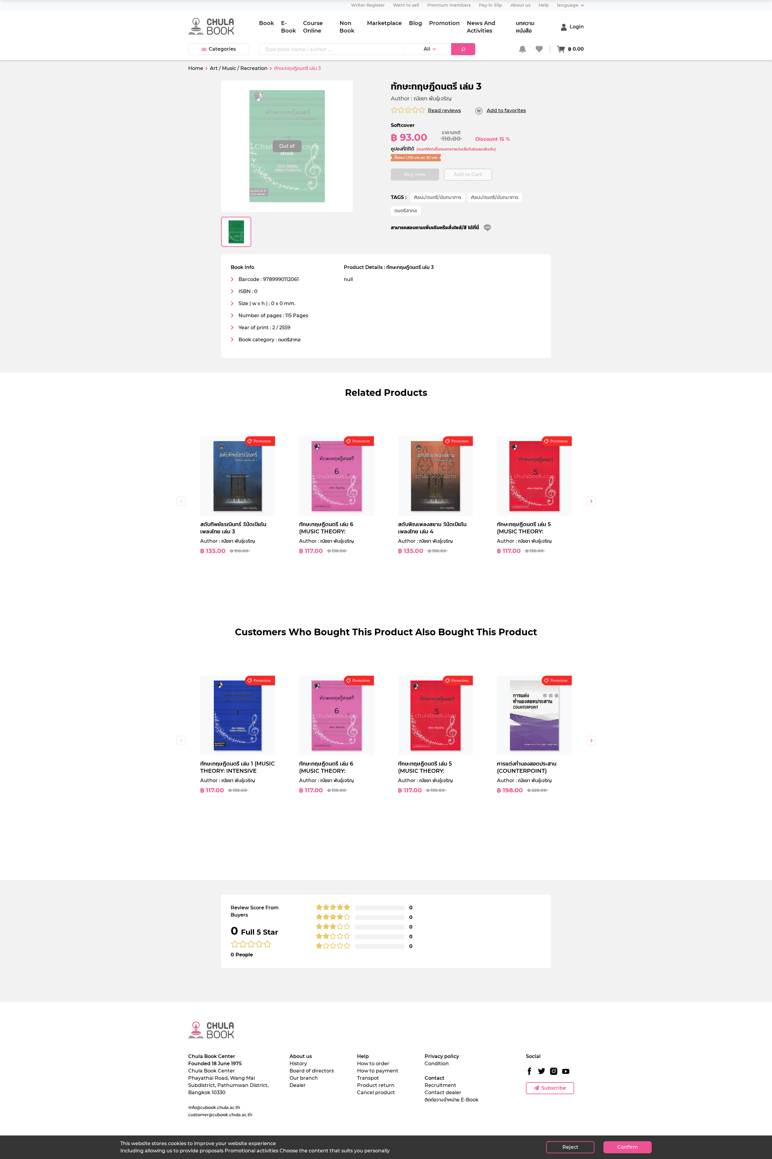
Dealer (298, 1085)
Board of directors (312, 1071)
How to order (373, 1063)
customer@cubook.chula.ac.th (220, 1114)
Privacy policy (442, 1056)
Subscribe (553, 1088)
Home (195, 68)
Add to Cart (468, 174)
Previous (181, 501)
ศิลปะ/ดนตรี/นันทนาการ (437, 197)
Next (591, 501)
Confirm (627, 1147)
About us (301, 1056)
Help (363, 1056)
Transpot (368, 1078)
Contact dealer (443, 1092)
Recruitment (440, 1085)
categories (222, 49)
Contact (435, 1078)
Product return (375, 1085)
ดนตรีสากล (405, 210)
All (427, 49)
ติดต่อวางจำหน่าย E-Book (452, 1100)
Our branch (304, 1078)
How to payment (377, 1071)
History (298, 1063)
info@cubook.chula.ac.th (214, 1107)
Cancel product (376, 1092)
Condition (437, 1063)
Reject (570, 1147)
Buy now (415, 174)
